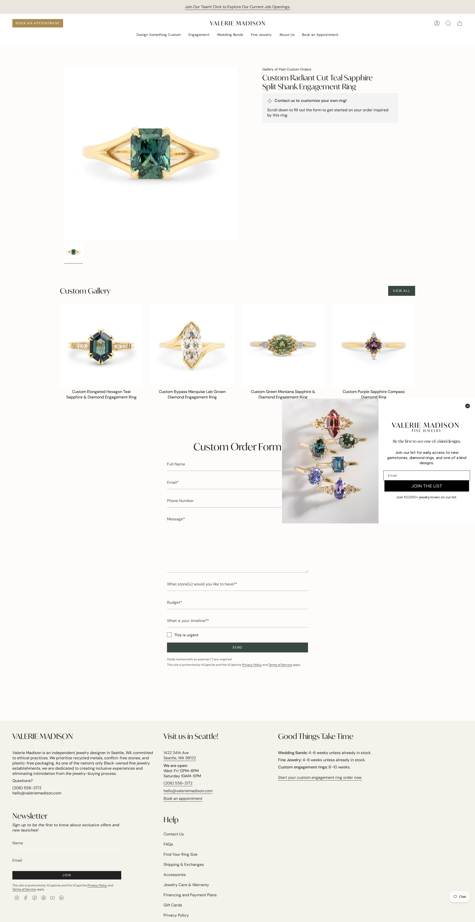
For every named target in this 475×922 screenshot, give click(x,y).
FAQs (168, 844)
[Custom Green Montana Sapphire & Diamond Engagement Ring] (282, 345)
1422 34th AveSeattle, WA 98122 (180, 755)
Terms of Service (280, 665)
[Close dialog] (467, 406)
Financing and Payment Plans (190, 895)
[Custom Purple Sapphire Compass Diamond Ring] (373, 345)
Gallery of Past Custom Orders (286, 69)
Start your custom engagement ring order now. (320, 777)
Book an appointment (183, 798)
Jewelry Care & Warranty (186, 884)
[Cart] (459, 23)
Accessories (175, 874)
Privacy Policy (252, 665)
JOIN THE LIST (426, 486)
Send (237, 647)
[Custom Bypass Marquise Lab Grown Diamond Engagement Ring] (192, 345)
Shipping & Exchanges (184, 864)
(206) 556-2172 (178, 783)
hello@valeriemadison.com (188, 790)
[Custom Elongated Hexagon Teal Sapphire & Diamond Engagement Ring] (101, 345)
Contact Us (174, 834)
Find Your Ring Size (180, 854)
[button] (159, 35)
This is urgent (186, 635)
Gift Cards (173, 905)
